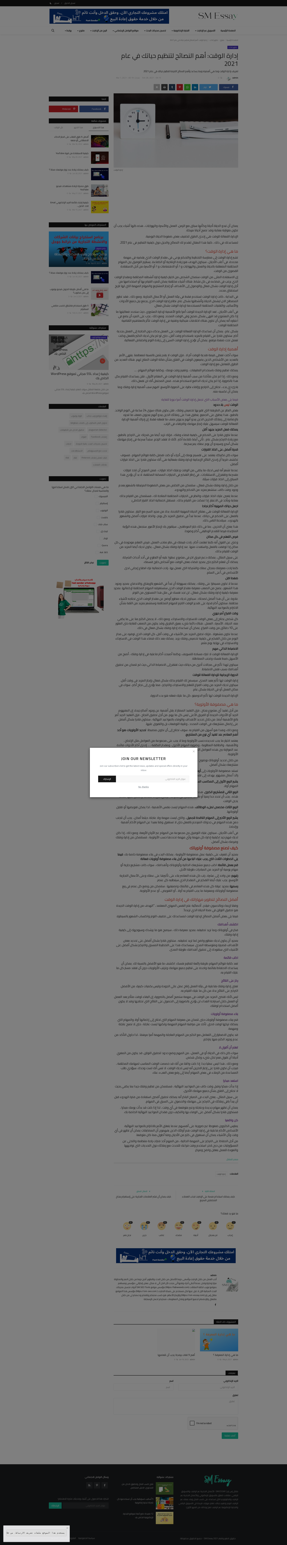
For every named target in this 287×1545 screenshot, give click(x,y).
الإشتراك (107, 779)
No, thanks (143, 787)
